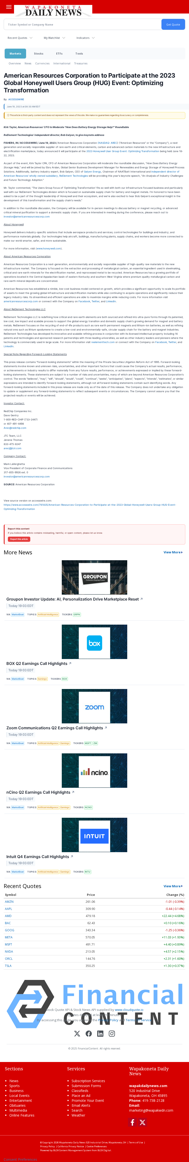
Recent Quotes (17, 38)
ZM (95, 743)
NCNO (88, 807)
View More (172, 552)
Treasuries (80, 63)
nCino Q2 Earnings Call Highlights (40, 792)
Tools (79, 53)
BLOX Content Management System (72, 1150)
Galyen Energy (92, 171)
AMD (8, 916)
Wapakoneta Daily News (72, 1142)
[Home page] (53, 10)
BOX (64, 678)
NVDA (9, 951)
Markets (15, 53)
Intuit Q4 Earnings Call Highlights (40, 856)
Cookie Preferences (97, 1146)
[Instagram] (112, 1034)
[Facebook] (89, 1034)
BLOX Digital (104, 1150)
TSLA (8, 966)
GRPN (77, 614)
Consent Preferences (20, 1159)
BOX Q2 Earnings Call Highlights (39, 663)
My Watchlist (52, 38)
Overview (15, 63)
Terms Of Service (139, 1020)
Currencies (42, 63)
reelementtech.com (103, 342)
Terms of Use (136, 1142)
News (28, 63)
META (9, 937)
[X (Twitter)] (77, 1034)
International (61, 63)
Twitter (95, 301)
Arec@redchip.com (15, 427)
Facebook (84, 301)
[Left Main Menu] (9, 7)
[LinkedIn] (100, 1034)
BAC (8, 923)
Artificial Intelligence (48, 614)
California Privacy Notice (71, 1146)
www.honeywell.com (49, 248)
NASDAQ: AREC (108, 142)
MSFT (88, 743)
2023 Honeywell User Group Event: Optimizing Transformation (122, 151)
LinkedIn (111, 301)
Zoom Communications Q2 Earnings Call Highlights (57, 727)
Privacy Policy (108, 1020)
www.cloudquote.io (129, 1009)
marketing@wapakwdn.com (151, 1110)
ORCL (9, 959)
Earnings (42, 678)
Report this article (19, 539)
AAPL (8, 909)
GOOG (9, 930)
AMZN (9, 902)
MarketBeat (18, 614)
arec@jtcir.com (12, 448)
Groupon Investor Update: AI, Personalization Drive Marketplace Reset (74, 599)
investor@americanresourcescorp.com (27, 216)
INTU (87, 871)
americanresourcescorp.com (21, 301)
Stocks (38, 53)
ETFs (59, 53)
